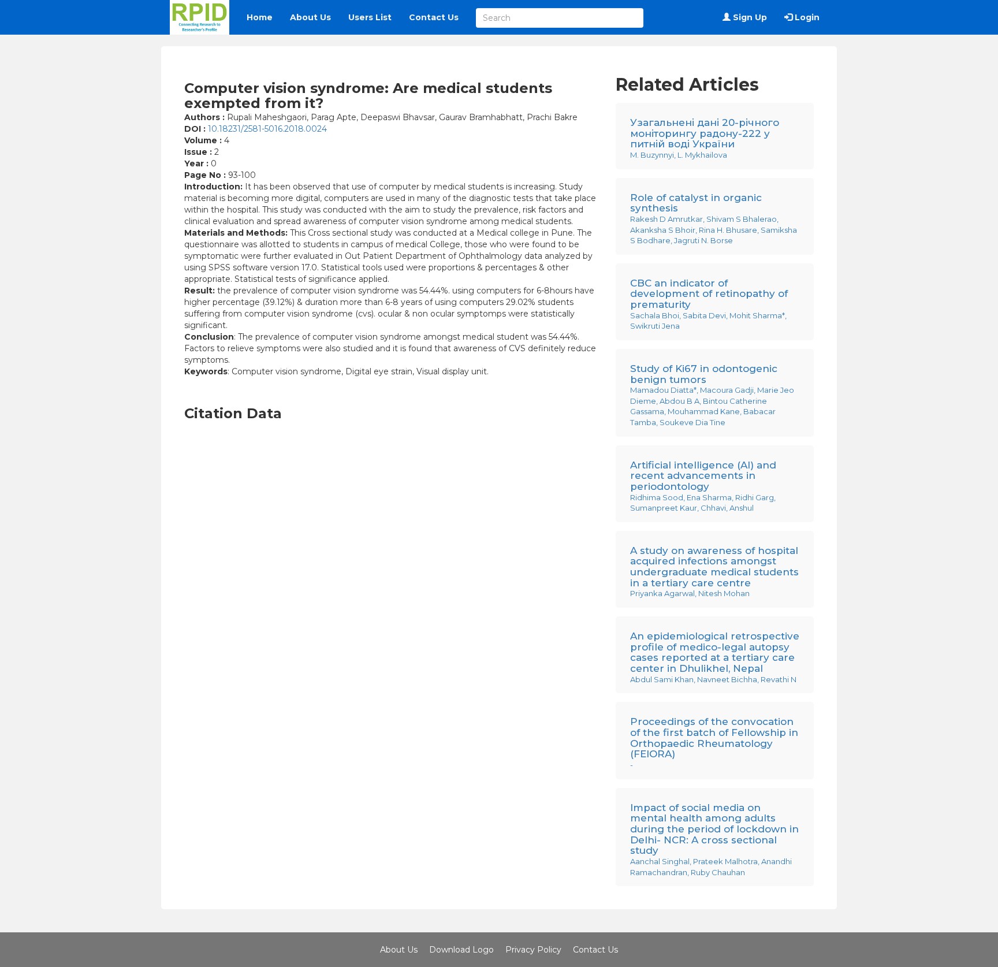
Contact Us (434, 17)
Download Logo (461, 949)
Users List (370, 17)
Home (260, 17)
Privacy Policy (533, 949)
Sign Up (749, 17)
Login (806, 17)
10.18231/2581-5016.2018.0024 (267, 129)
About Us (310, 17)
